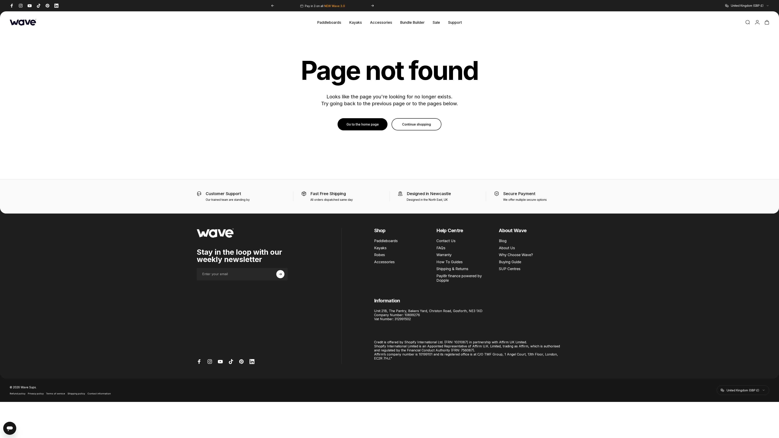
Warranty (444, 255)
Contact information (99, 393)
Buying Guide (510, 262)
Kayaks (380, 248)
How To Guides (449, 262)
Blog (503, 241)
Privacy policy (36, 393)
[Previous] (272, 5)
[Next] (372, 5)
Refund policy (17, 393)
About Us (507, 248)
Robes (379, 255)
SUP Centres (509, 269)
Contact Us (445, 241)
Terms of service (55, 393)
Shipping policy (76, 393)
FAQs (440, 248)
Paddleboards (386, 241)
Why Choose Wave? (516, 255)
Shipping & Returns (452, 269)
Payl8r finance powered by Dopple (459, 278)
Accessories (384, 262)
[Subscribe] (280, 274)
